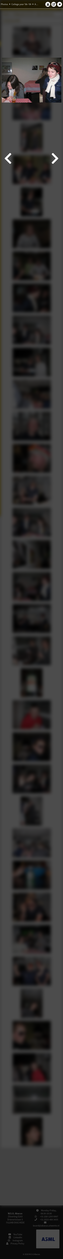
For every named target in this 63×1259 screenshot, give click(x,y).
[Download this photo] (47, 4)
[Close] (59, 4)
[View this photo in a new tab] (53, 4)
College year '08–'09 (21, 4)
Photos (4, 4)
